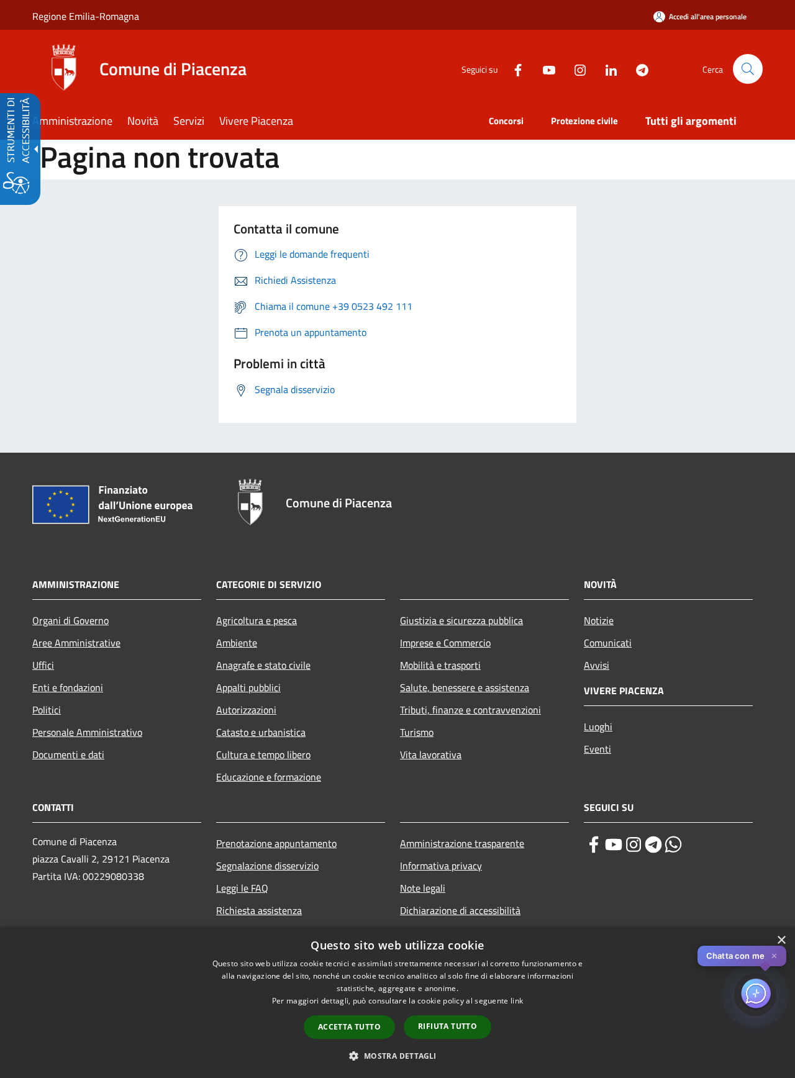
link (517, 1000)
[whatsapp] (673, 844)
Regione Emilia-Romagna (85, 16)
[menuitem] (79, 122)
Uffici (43, 665)
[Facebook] (513, 68)
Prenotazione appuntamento (276, 843)
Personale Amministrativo (87, 732)
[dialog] (397, 1002)
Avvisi (596, 665)
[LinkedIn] (606, 68)
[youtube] (614, 844)
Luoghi (598, 726)
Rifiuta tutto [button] (447, 1026)
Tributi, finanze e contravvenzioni (470, 709)
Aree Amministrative (76, 642)
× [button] (781, 940)
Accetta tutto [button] (349, 1026)
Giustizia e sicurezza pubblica (461, 620)
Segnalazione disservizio (267, 865)
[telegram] (653, 844)
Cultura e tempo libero (263, 754)
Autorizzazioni (246, 709)
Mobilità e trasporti (440, 665)
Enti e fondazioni (67, 687)
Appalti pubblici (248, 687)
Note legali (422, 888)
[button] (748, 69)
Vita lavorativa (430, 754)
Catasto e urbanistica (261, 732)
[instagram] (633, 844)
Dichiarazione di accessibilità (460, 910)
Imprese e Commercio (445, 642)
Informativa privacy (441, 865)
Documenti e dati (68, 754)
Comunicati (608, 642)
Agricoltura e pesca (256, 620)
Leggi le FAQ (242, 888)
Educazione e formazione (268, 776)
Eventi (597, 748)
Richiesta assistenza (259, 910)
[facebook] (594, 844)
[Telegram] (637, 68)
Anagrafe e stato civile (263, 665)
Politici (46, 709)
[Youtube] (544, 68)
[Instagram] (575, 68)
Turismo (417, 732)
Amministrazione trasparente (462, 843)
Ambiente (236, 642)
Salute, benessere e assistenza (464, 687)
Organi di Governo (70, 620)
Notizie (599, 620)
